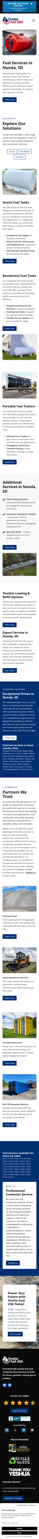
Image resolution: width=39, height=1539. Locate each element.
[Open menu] (33, 20)
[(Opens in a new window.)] (19, 1418)
